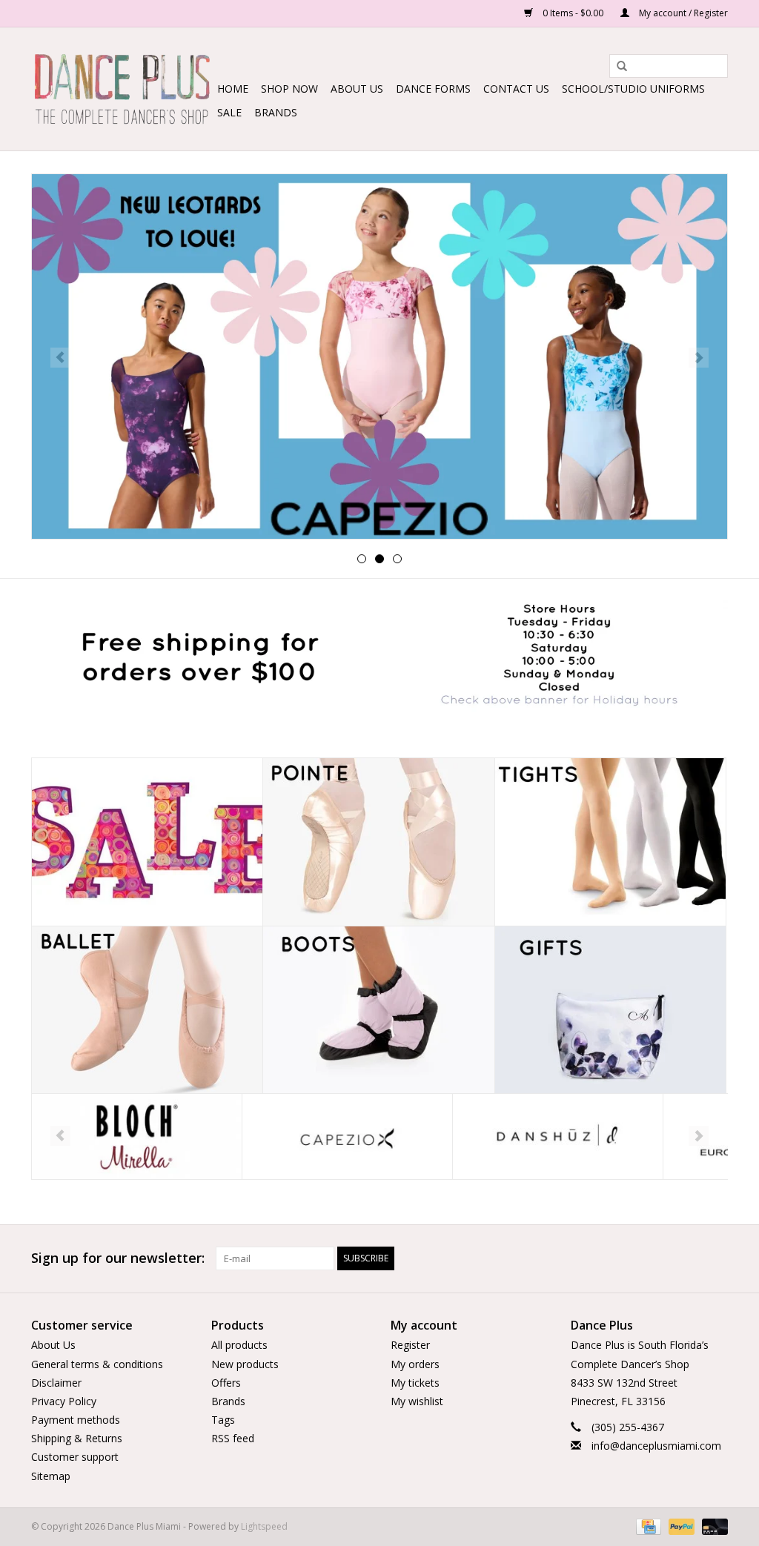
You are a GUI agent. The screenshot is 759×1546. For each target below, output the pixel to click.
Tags (223, 1420)
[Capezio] (347, 1136)
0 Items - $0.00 (573, 13)
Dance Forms (433, 89)
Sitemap (50, 1476)
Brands (275, 112)
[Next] (699, 358)
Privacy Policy (63, 1401)
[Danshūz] (558, 1136)
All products (239, 1345)
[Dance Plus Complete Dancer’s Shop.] (122, 89)
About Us (357, 89)
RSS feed (232, 1438)
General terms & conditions (97, 1364)
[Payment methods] (647, 1525)
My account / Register (682, 13)
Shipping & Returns (76, 1438)
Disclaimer (56, 1383)
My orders (415, 1364)
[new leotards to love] (379, 356)
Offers (226, 1383)
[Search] (616, 66)
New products (245, 1364)
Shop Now (289, 89)
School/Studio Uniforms (633, 89)
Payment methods (75, 1420)
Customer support (75, 1457)
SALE (229, 112)
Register (410, 1345)
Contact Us (516, 89)
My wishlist (417, 1401)
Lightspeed (264, 1526)
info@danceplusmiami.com (656, 1446)
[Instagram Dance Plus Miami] (716, 1258)
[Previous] (60, 358)
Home (232, 89)
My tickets (415, 1383)
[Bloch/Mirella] (137, 1136)
